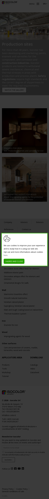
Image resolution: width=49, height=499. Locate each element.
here (5, 255)
